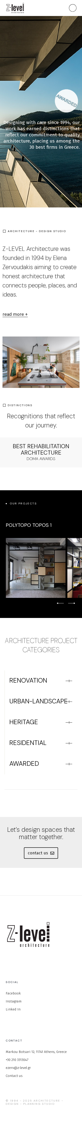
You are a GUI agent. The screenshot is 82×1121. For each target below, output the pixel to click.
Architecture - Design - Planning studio (34, 1102)
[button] (60, 603)
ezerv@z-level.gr (18, 1068)
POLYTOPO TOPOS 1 (29, 525)
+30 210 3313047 (17, 1060)
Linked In (13, 1009)
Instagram (13, 1001)
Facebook (13, 993)
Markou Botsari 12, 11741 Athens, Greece (36, 1052)
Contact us (14, 1076)
